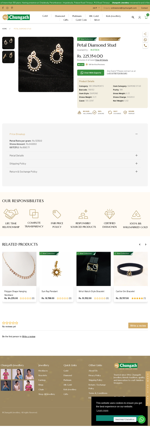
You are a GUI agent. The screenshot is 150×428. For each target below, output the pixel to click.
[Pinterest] (12, 8)
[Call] (145, 45)
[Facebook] (3, 8)
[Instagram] (7, 8)
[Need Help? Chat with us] (141, 419)
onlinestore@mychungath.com (124, 8)
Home (4, 29)
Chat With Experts (92, 72)
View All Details (101, 60)
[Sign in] (139, 17)
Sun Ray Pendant (50, 291)
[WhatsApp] (145, 39)
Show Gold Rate (148, 388)
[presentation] (140, 244)
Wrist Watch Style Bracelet (91, 291)
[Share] (145, 33)
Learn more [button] (102, 410)
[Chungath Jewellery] (16, 17)
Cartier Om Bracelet (125, 291)
